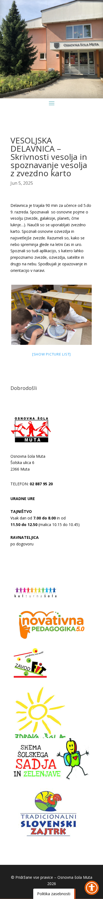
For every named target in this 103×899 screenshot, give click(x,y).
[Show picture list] (51, 354)
